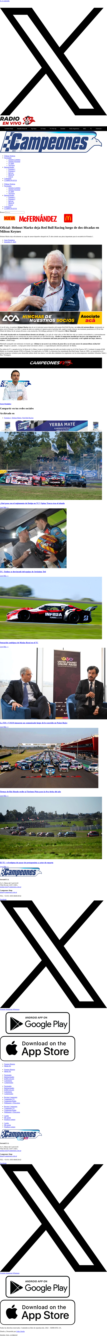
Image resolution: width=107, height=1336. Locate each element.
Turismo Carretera (14, 160)
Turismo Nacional (14, 161)
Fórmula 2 (11, 171)
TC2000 (11, 163)
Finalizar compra (9, 1119)
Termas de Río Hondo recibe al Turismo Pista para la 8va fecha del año (30, 792)
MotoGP (87, 129)
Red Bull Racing (27, 418)
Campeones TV (9, 1099)
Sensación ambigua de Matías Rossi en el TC (19, 643)
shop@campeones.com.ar (8, 892)
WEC (63, 129)
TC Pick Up (31, 129)
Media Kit (7, 1066)
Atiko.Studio (20, 1331)
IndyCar (96, 129)
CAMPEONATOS (10, 180)
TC (69, 129)
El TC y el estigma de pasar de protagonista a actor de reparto (26, 863)
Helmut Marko (17, 418)
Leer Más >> (4, 507)
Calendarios (8, 1081)
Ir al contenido (5, 1)
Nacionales (7, 158)
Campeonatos (8, 1082)
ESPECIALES (9, 1079)
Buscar (2, 212)
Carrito (6, 1116)
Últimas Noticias (9, 156)
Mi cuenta (7, 1118)
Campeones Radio (10, 1101)
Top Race (12, 129)
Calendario (7, 178)
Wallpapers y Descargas (12, 1103)
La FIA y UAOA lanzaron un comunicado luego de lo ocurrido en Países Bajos (33, 723)
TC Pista (21, 129)
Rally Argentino (52, 129)
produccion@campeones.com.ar (10, 887)
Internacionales (9, 167)
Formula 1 (11, 169)
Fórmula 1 (77, 129)
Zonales (41, 129)
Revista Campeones (10, 1097)
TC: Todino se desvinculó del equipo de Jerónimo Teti (23, 572)
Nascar (10, 177)
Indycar (10, 173)
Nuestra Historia (9, 1064)
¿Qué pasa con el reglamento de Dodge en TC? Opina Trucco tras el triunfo (32, 503)
